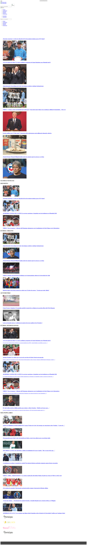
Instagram (5, 17)
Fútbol (4, 9)
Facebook (5, 15)
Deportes (4, 11)
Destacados (5, 13)
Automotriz (5, 10)
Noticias (4, 12)
